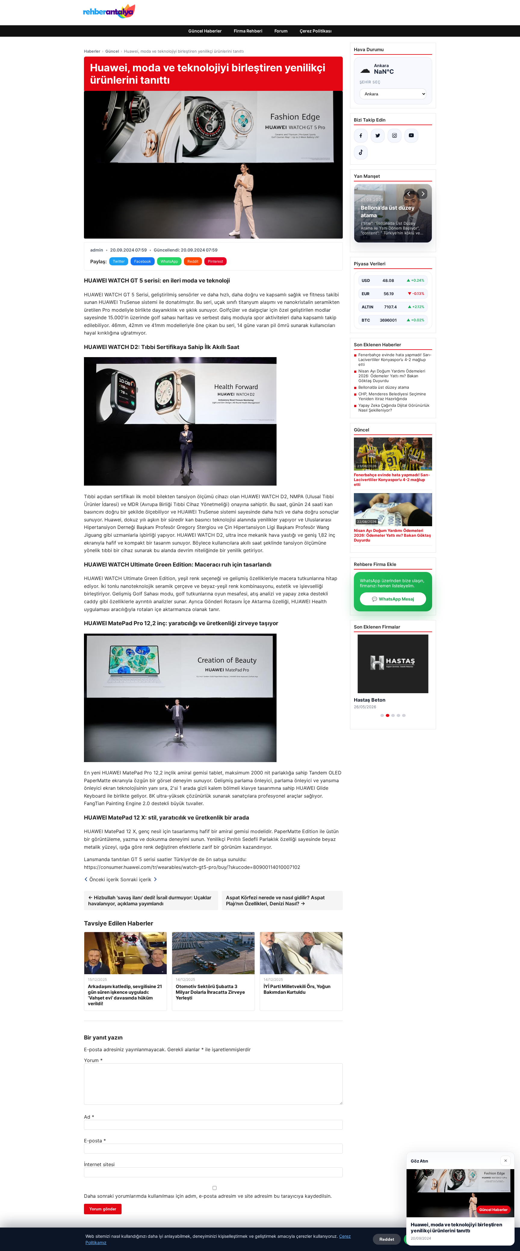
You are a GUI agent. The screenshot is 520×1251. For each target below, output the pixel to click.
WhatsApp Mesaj (393, 598)
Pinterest (215, 261)
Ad (89, 1117)
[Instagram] (394, 136)
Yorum (93, 1060)
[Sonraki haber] (422, 194)
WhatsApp (169, 261)
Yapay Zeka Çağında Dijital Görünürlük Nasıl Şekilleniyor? (393, 407)
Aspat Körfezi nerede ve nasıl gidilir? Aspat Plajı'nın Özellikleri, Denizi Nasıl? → (275, 900)
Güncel (112, 51)
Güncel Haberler (205, 30)
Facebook (142, 261)
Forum (281, 30)
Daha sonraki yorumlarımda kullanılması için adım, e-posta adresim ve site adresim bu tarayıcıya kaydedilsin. (208, 1196)
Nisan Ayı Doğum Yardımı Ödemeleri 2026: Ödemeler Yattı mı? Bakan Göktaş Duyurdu (391, 376)
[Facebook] (361, 136)
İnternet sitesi (99, 1164)
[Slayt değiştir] (382, 715)
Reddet (386, 1239)
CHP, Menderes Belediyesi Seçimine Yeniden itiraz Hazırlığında (392, 396)
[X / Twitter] (378, 136)
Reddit (192, 261)
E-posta (95, 1141)
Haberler (92, 51)
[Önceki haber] (409, 194)
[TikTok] (361, 152)
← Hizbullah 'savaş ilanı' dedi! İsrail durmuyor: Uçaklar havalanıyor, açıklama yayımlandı (149, 900)
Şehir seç (370, 82)
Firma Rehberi (248, 30)
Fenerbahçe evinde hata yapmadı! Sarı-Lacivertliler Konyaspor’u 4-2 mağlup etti (395, 359)
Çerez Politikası (316, 30)
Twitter (119, 261)
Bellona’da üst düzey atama (383, 387)
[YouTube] (411, 136)
